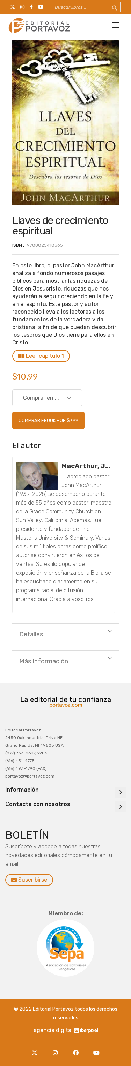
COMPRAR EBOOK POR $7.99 (48, 420)
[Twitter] (36, 1048)
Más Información (43, 661)
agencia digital (53, 1030)
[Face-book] (77, 1048)
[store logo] (38, 25)
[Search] (110, 8)
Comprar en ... (41, 398)
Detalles (31, 634)
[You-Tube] (96, 1048)
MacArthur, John (86, 466)
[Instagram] (57, 1048)
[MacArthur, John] (37, 475)
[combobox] (87, 7)
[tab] (65, 634)
